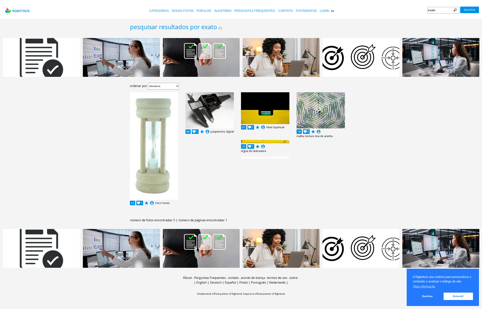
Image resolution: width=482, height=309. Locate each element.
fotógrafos (306, 10)
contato (285, 10)
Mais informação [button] (424, 286)
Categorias (159, 10)
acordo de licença (253, 278)
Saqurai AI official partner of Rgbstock (264, 293)
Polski (243, 282)
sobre (293, 278)
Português (258, 282)
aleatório (222, 10)
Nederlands (277, 282)
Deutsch (216, 282)
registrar (469, 9)
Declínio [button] (427, 296)
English (201, 282)
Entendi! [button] (458, 296)
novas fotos (183, 10)
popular (204, 10)
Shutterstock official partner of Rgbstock (219, 293)
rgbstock (21, 11)
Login (324, 10)
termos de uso (277, 278)
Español (230, 282)
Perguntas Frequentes (254, 10)
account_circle (152, 203)
